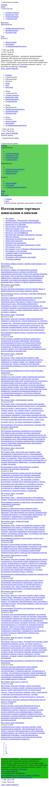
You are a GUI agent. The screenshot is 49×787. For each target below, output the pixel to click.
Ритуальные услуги (13, 247)
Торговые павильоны (13, 255)
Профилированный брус (15, 28)
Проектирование (12, 17)
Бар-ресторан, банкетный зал (16, 226)
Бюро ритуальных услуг (14, 229)
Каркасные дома (11, 15)
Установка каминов (13, 259)
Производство (11, 32)
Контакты (5, 22)
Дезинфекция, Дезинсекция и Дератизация (22, 220)
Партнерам (9, 44)
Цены (3, 7)
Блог (3, 36)
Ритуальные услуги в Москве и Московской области (25, 249)
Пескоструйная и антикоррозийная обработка (23, 222)
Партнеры (23, 66)
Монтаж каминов (12, 237)
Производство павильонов (15, 243)
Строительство (11, 19)
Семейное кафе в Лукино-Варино (18, 253)
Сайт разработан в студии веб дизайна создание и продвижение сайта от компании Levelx (20, 776)
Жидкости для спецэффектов (16, 233)
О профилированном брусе (16, 46)
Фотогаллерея (10, 42)
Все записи (9, 218)
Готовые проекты (12, 12)
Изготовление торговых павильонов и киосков (23, 235)
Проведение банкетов (13, 241)
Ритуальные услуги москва (16, 251)
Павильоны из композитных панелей (19, 239)
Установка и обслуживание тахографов (20, 257)
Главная (4, 5)
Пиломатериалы (11, 30)
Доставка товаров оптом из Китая (18, 231)
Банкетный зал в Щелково (15, 224)
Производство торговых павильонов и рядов (22, 245)
